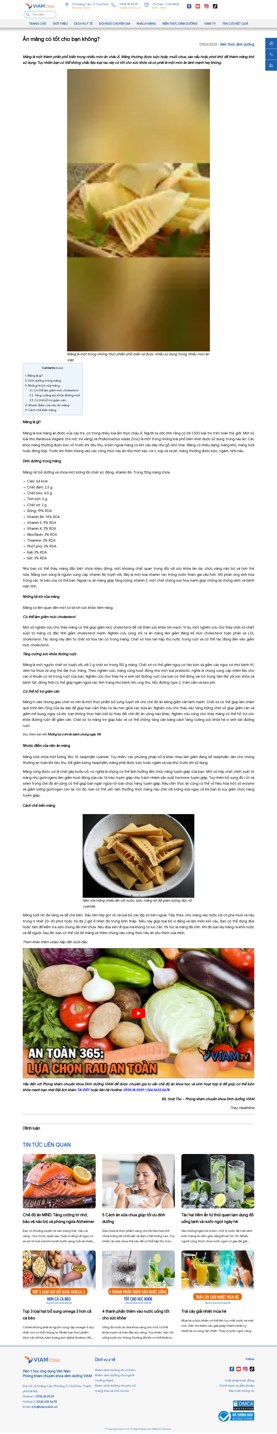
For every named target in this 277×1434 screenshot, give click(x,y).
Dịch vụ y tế (83, 24)
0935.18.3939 (133, 1090)
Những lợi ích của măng (42, 385)
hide (59, 368)
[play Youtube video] (138, 1013)
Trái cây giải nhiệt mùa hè (203, 1311)
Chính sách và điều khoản (236, 1386)
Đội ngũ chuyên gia (114, 24)
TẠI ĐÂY (83, 1090)
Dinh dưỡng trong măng (43, 381)
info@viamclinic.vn (130, 7)
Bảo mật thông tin (241, 1391)
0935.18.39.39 (128, 4)
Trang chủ (37, 24)
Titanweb (166, 1429)
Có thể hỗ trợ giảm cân (47, 400)
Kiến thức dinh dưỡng (180, 24)
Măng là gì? (34, 376)
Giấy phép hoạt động (239, 1380)
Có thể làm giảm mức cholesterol (53, 390)
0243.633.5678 (46, 1402)
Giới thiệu (60, 24)
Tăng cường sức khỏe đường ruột (54, 395)
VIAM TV (210, 24)
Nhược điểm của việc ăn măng (47, 405)
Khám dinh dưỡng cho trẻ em (115, 1370)
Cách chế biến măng (40, 410)
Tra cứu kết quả (235, 24)
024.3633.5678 (158, 1090)
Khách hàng (146, 24)
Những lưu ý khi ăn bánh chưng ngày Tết (74, 734)
